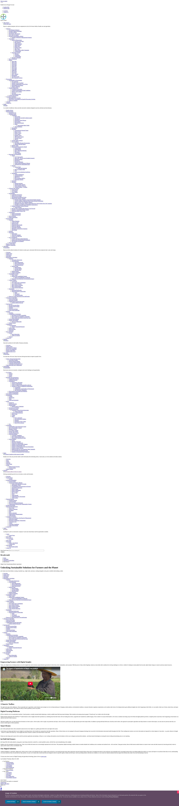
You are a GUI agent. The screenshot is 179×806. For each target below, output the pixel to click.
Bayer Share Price (10, 776)
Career (4, 528)
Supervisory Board (16, 52)
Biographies (14, 75)
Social (7, 401)
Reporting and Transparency (12, 377)
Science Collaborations (17, 383)
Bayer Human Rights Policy (18, 436)
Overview (8, 252)
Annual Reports (12, 501)
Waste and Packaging (13, 400)
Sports (13, 416)
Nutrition (11, 307)
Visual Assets (9, 464)
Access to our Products (14, 407)
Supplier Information (13, 88)
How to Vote (14, 492)
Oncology (14, 129)
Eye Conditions (15, 141)
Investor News (9, 477)
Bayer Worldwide (13, 59)
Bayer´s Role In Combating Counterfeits (21, 316)
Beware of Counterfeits (11, 349)
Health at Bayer (9, 110)
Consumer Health (10, 763)
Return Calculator (13, 513)
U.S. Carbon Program (16, 283)
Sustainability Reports (14, 378)
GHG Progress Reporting (17, 287)
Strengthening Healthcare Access (19, 197)
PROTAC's (17, 177)
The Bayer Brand (13, 32)
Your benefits (9, 545)
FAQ (16, 170)
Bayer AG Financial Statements (16, 502)
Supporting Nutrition (16, 227)
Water (16, 292)
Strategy (11, 373)
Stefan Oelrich (18, 45)
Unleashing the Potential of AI (15, 364)
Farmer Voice (9, 253)
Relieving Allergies (16, 226)
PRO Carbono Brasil (16, 286)
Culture (13, 415)
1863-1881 (14, 61)
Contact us (8, 548)
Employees (11, 402)
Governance (9, 425)
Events (10, 333)
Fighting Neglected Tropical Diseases (20, 206)
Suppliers (11, 312)
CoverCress (14, 281)
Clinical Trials (18, 167)
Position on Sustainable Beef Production (21, 451)
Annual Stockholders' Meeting (15, 482)
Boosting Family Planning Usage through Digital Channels (28, 199)
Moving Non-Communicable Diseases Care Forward (23, 208)
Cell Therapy (15, 191)
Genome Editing (18, 268)
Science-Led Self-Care (17, 236)
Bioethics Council (13, 429)
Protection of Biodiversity (17, 443)
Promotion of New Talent (20, 421)
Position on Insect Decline (17, 448)
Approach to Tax (12, 521)
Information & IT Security (14, 98)
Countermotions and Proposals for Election (21, 486)
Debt (10, 511)
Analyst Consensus (13, 509)
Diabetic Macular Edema (20, 144)
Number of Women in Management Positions (22, 37)
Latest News (9, 773)
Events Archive (12, 467)
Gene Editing (15, 192)
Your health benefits (13, 546)
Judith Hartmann (18, 43)
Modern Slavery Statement (17, 406)
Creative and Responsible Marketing (20, 238)
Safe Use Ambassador (16, 321)
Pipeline (13, 165)
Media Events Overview (14, 466)
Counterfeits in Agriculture (15, 314)
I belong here (12, 544)
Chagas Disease (18, 207)
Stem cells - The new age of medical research (24, 158)
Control (10, 523)
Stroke (16, 124)
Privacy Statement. (114, 796)
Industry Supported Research (18, 326)
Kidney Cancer (18, 133)
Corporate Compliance (11, 96)
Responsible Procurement (17, 85)
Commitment (17, 387)
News (7, 460)
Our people (8, 541)
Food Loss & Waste (13, 309)
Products (11, 231)
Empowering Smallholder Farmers (19, 276)
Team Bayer (11, 38)
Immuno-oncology (19, 183)
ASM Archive (15, 497)
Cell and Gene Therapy (14, 188)
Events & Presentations (11, 480)
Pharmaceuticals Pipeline (14, 361)
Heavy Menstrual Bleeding (20, 150)
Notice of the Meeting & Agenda (19, 484)
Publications (9, 254)
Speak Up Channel (13, 100)
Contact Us (5, 12)
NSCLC (16, 139)
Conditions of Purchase (17, 89)
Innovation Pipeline (13, 300)
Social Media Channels (11, 777)
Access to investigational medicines (22, 172)
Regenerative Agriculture (11, 257)
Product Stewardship (13, 320)
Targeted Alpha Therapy (20, 184)
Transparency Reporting (17, 382)
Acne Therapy (18, 153)
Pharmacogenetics (19, 159)
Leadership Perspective (17, 194)
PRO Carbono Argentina (17, 285)
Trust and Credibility (16, 235)
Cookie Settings (11, 801)
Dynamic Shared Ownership (15, 31)
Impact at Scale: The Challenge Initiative (23, 202)
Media (4, 453)
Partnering (14, 180)
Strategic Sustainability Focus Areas (20, 84)
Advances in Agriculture (11, 297)
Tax (10, 424)
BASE (13, 440)
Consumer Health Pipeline (15, 362)
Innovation (11, 232)
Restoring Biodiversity (17, 290)
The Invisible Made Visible (23, 125)
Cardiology (14, 115)
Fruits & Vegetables (16, 272)
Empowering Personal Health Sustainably (21, 240)
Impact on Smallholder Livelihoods (22, 277)
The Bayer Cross (15, 76)
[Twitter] (1, 787)
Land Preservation (19, 295)
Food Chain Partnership (14, 310)
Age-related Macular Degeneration (22, 143)
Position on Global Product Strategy (20, 444)
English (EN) (6, 7)
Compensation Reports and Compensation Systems (20, 504)
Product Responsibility (14, 319)
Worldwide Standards (22, 168)
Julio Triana (17, 48)
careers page (43, 756)
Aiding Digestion (15, 221)
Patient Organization (16, 213)
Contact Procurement (13, 95)
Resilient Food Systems (14, 306)
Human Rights (12, 405)
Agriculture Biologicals (17, 260)
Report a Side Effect (10, 243)
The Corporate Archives (17, 77)
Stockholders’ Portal (16, 485)
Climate (10, 396)
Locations (5, 10)
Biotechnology (18, 267)
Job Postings (9, 772)
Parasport (17, 420)
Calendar (8, 101)
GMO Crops (12, 328)
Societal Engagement (13, 409)
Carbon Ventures (12, 280)
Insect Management (19, 265)
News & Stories (12, 216)
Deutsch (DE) (6, 8)
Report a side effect (5, 783)
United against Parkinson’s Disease (22, 163)
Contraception (18, 148)
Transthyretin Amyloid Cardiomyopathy (23, 117)
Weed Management (19, 262)
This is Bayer (6, 22)
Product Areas (9, 346)
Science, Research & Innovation (13, 358)
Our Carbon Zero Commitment (18, 282)
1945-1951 (14, 66)
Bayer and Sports (18, 417)
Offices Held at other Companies (22, 50)
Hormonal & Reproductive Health (19, 146)
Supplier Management (14, 433)
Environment (9, 395)
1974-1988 (14, 69)
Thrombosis (17, 119)
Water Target (14, 275)
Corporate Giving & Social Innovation (20, 410)
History (10, 60)
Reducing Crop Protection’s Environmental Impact (23, 278)
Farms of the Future (13, 299)
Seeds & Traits (15, 266)
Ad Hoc (11, 479)
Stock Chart (11, 508)
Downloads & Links (16, 94)
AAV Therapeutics (19, 157)
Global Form (3, 782)
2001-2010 (14, 71)
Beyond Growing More (14, 305)
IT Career (11, 539)
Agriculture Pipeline (13, 360)
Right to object (15, 491)
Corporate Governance (11, 516)
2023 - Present (15, 74)
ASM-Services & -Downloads (18, 496)
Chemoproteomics (19, 175)
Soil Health (17, 294)
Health (4, 104)
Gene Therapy (15, 189)
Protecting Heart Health (17, 225)
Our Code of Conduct (14, 35)
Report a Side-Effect (10, 350)
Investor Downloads (10, 505)
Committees (17, 55)
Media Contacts (9, 469)
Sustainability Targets (13, 273)
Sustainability (12, 193)
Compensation (18, 51)
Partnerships (14, 233)
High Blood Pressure (19, 123)
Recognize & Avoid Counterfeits (19, 315)
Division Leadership (16, 57)
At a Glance (8, 372)
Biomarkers (17, 160)
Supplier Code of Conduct (17, 82)
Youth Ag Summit (16, 335)
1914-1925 (14, 64)
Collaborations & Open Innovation (16, 301)
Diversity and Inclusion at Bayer (16, 36)
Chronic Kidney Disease (17, 140)
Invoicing (14, 93)
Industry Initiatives (16, 86)
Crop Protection (15, 261)
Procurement (9, 79)
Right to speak (15, 489)
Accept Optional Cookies (49, 801)
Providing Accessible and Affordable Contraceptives (26, 204)
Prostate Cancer (18, 135)
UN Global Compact (13, 430)
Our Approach (15, 81)
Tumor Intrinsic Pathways (20, 185)
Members (17, 54)
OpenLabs (11, 330)
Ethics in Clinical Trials (20, 169)
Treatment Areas (12, 114)
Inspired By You (12, 112)
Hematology (14, 128)
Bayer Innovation (15, 334)
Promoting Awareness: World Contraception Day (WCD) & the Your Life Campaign (33, 203)
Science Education (19, 411)
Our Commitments (13, 237)
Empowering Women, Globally (19, 198)
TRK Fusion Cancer (19, 136)
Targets (10, 375)
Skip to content (4, 1)
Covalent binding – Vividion (21, 187)
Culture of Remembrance (17, 412)
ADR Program (12, 515)
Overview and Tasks (19, 41)
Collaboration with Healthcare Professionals (24, 388)
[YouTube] (1, 788)
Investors (5, 470)
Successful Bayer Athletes (20, 419)
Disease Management (19, 263)
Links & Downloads (13, 525)
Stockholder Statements (17, 487)
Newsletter (8, 775)
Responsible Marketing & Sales (19, 438)
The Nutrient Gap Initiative (18, 241)
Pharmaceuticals (9, 111)
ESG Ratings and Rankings (12, 393)
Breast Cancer (18, 131)
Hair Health (14, 230)
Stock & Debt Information (12, 506)
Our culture (8, 536)
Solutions (11, 219)
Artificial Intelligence (19, 174)
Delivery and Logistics (17, 91)
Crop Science (9, 765)
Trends (13, 155)
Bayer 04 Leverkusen (19, 422)
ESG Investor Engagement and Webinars (18, 391)
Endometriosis (18, 149)
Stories (7, 461)
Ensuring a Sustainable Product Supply (20, 209)
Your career (8, 540)
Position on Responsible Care (18, 445)
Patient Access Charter (17, 196)
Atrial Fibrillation (18, 126)
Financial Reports (10, 499)
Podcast (10, 336)
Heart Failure (17, 121)
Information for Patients (11, 347)
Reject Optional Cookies (29, 801)
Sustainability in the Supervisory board (17, 426)
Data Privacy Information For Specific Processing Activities (22, 99)
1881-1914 (14, 62)
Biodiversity (11, 288)
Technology (14, 173)
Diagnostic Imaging (19, 179)
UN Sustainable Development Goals (20, 450)
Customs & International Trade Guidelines (21, 90)
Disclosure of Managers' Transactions (17, 520)
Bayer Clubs (14, 414)
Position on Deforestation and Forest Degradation (23, 446)
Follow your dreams (13, 543)
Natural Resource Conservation (19, 291)
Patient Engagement (16, 214)
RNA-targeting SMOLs (20, 178)
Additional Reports (13, 380)
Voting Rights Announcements (15, 514)
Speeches (8, 462)
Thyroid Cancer (18, 138)
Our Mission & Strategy (14, 30)
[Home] (3, 19)
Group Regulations (13, 434)
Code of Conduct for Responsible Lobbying (21, 385)
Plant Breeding (18, 270)
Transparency (12, 212)
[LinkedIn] (1, 790)
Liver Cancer (17, 134)
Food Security (9, 304)
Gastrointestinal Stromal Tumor (21, 130)
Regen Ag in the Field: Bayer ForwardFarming (19, 296)
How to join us (9, 537)
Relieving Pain (15, 223)
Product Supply (12, 323)
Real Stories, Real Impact (14, 33)
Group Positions (12, 439)
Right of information (16, 490)
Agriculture (5, 246)
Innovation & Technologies (15, 154)
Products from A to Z (10, 351)
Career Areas (12, 535)
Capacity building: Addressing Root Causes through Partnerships (29, 201)
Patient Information (13, 217)
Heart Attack (17, 116)
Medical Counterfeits (10, 245)
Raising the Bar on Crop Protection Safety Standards (23, 449)
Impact (10, 376)
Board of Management (17, 40)
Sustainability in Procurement (15, 80)
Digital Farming (15, 271)
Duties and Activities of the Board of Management (20, 518)
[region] (89, 798)
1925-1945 (14, 65)
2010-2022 (14, 72)
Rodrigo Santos (18, 47)
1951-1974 (14, 67)
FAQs (13, 494)
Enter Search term (4, 550)
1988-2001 (14, 70)
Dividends (11, 510)
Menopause (17, 151)
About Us (8, 28)
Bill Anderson (18, 42)
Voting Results (15, 495)
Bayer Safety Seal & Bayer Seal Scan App (21, 317)
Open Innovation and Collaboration (14, 365)
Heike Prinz (17, 46)
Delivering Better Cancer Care (18, 211)
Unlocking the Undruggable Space (22, 164)
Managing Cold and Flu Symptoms (19, 228)
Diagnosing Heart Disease (20, 120)
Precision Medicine (19, 162)
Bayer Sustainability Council (15, 427)
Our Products (9, 766)
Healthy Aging (15, 145)
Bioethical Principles (16, 441)
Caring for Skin (15, 222)
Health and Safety (13, 404)
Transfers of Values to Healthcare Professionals (22, 386)
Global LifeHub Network (17, 302)
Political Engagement (13, 392)
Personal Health (9, 218)
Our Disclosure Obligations (21, 390)
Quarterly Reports (13, 500)
